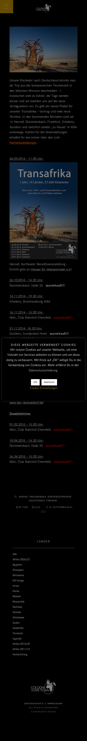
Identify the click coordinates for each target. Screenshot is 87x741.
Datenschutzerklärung (43, 370)
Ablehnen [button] (49, 382)
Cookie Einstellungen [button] (43, 388)
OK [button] (35, 382)
